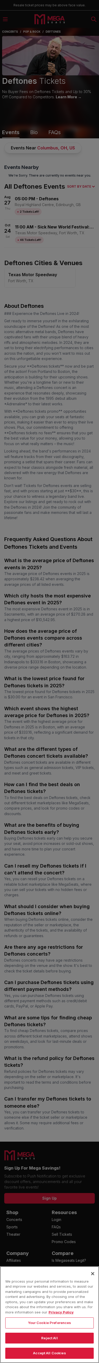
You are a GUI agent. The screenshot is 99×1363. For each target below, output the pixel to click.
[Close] (92, 1273)
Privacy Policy (61, 1312)
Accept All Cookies (49, 1353)
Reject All (49, 1338)
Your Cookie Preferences (49, 1323)
